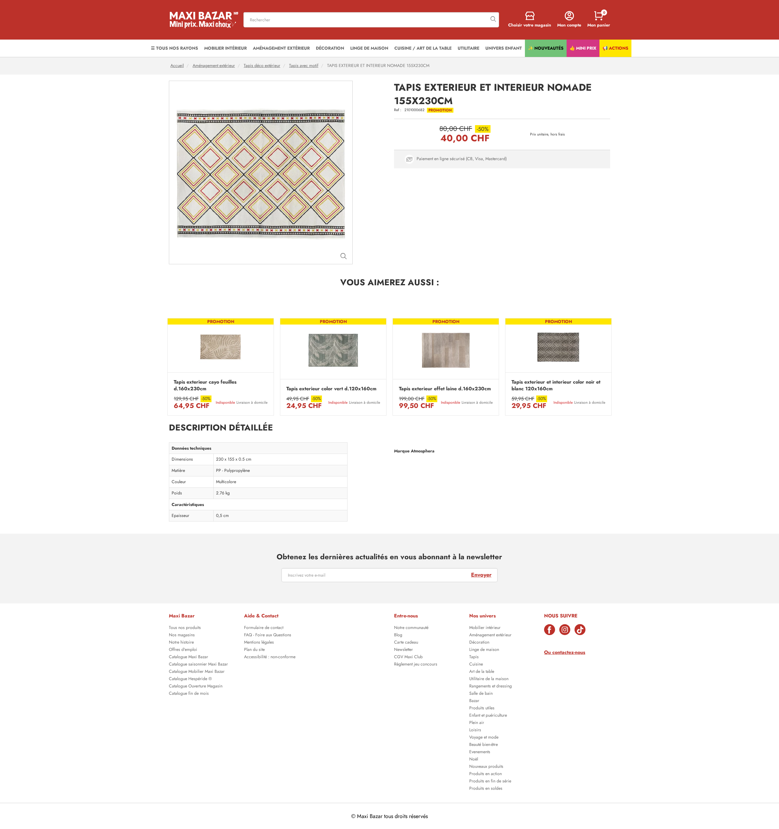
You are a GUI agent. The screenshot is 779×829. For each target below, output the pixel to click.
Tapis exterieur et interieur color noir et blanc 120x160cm (556, 385)
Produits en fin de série (490, 781)
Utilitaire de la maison (488, 679)
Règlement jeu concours (415, 664)
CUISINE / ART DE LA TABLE (423, 48)
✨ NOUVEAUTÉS (546, 48)
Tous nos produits (185, 628)
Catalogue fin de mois (189, 693)
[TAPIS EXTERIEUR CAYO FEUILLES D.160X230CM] (221, 347)
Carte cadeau (406, 642)
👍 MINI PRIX (583, 48)
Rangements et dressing (490, 686)
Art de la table (481, 671)
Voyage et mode (483, 737)
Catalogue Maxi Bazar (188, 657)
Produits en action (485, 774)
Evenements (479, 752)
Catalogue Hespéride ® (190, 679)
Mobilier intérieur (485, 628)
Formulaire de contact (263, 628)
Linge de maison (484, 650)
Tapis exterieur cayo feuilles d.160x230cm (205, 385)
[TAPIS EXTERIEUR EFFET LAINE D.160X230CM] (446, 350)
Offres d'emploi (183, 650)
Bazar (474, 701)
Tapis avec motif (303, 65)
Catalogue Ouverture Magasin (195, 686)
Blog (398, 635)
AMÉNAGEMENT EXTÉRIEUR (281, 48)
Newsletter (403, 650)
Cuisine (476, 664)
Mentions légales (259, 642)
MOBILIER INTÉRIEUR (225, 48)
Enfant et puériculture (488, 715)
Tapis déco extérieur (262, 65)
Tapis (474, 657)
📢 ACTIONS (615, 48)
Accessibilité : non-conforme (269, 657)
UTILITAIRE (468, 48)
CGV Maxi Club (408, 657)
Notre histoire (181, 642)
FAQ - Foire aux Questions (267, 635)
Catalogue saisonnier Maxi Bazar (198, 664)
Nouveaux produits (486, 766)
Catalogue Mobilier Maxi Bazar (197, 671)
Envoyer (481, 575)
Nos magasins (182, 635)
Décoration (479, 642)
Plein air (476, 723)
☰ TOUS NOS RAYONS (174, 48)
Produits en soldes (485, 788)
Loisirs (475, 730)
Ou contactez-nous (564, 652)
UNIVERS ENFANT (503, 48)
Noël (473, 759)
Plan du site (254, 650)
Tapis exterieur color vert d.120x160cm (331, 388)
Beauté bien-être (483, 745)
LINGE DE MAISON (369, 48)
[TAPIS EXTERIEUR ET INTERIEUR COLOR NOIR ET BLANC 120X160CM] (558, 347)
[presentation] (167, 366)
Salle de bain (481, 693)
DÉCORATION (330, 48)
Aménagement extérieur (214, 65)
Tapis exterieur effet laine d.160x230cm (445, 388)
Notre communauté (411, 628)
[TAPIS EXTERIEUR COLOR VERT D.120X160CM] (333, 350)
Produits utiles (481, 708)
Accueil (177, 65)
